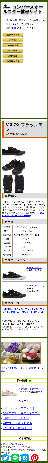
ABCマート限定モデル (32, 312)
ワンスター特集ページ (17, 428)
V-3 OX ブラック (34, 267)
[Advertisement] (24, 91)
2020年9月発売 (11, 309)
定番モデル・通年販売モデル (21, 413)
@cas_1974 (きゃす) (13, 444)
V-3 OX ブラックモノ (37, 286)
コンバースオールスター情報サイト (23, 9)
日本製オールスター (16, 418)
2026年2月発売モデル (29, 389)
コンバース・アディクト (19, 408)
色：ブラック (27, 309)
